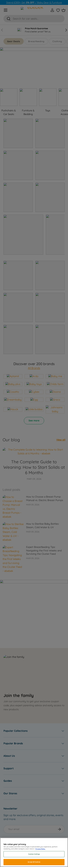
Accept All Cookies (34, 862)
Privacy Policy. (40, 849)
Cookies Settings (34, 854)
